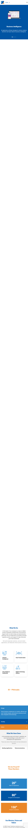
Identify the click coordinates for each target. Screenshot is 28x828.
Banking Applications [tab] (7, 748)
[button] (27, 2)
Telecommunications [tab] (20, 748)
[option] (14, 21)
